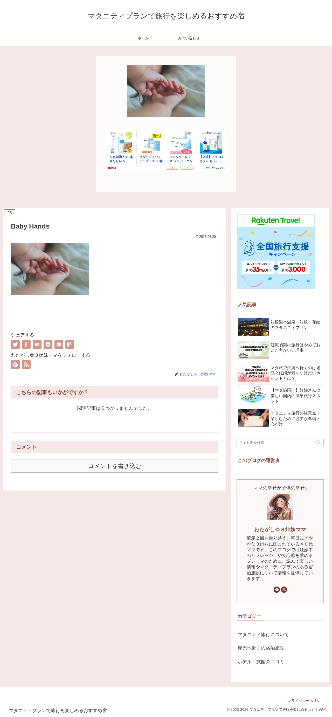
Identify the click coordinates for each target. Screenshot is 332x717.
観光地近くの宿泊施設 (261, 648)
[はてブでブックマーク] (37, 344)
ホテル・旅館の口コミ (261, 661)
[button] (69, 344)
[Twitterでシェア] (15, 344)
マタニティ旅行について (263, 634)
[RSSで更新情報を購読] (26, 364)
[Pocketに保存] (48, 344)
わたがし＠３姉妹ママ (280, 529)
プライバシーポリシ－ (306, 701)
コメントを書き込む (114, 466)
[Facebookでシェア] (26, 344)
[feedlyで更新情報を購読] (15, 364)
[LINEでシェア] (58, 344)
